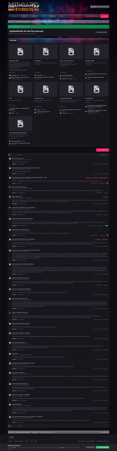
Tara (44, 75)
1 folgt (87, 225)
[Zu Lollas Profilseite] (10, 109)
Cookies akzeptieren (103, 447)
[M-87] (20, 89)
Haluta (12, 113)
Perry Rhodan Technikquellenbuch (18, 132)
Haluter (38, 109)
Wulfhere (22, 75)
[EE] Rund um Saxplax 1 (67, 78)
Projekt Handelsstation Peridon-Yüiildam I (96, 73)
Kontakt (26, 441)
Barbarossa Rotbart (15, 78)
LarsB (20, 313)
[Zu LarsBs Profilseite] (10, 313)
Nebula (42, 109)
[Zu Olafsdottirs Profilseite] (10, 187)
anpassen (62, 447)
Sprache (10, 441)
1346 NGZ (64, 113)
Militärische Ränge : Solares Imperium (20, 77)
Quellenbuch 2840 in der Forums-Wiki (18, 70)
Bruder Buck (91, 113)
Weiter (19, 154)
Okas (20, 220)
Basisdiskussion (14, 75)
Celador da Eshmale (66, 76)
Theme (79, 441)
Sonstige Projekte (89, 60)
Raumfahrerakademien (67, 75)
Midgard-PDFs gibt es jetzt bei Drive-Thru (20, 26)
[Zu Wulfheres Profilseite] (10, 75)
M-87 (10, 98)
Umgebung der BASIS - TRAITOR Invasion (71, 109)
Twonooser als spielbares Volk (43, 111)
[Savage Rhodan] (96, 89)
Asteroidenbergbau (15, 141)
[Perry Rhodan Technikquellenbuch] (20, 123)
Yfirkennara (21, 198)
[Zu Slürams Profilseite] (35, 78)
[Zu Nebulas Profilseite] (35, 109)
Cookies (31, 441)
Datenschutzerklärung (18, 441)
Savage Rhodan (89, 98)
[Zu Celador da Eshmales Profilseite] (60, 76)
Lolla (13, 111)
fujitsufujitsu (91, 108)
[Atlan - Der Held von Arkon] (71, 51)
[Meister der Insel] (45, 89)
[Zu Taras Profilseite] (35, 75)
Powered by (102, 441)
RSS (37, 441)
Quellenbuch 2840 (13, 60)
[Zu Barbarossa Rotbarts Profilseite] (10, 78)
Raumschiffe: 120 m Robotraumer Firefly (20, 143)
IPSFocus (83, 441)
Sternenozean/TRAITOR (66, 98)
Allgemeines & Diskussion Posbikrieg (45, 77)
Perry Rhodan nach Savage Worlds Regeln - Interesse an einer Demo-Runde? (97, 106)
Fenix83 (14, 214)
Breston (14, 192)
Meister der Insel (39, 98)
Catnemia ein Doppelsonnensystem (95, 77)
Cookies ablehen (90, 447)
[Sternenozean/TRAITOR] (71, 89)
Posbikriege (38, 60)
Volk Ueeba (39, 75)
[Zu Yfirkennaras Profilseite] (10, 197)
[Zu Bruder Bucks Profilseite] (86, 111)
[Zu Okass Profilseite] (10, 219)
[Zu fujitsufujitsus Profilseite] (86, 106)
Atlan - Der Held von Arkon (67, 60)
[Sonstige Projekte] (96, 51)
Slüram (38, 78)
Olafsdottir (21, 188)
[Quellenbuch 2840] (20, 51)
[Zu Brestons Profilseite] (10, 208)
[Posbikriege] (45, 51)
